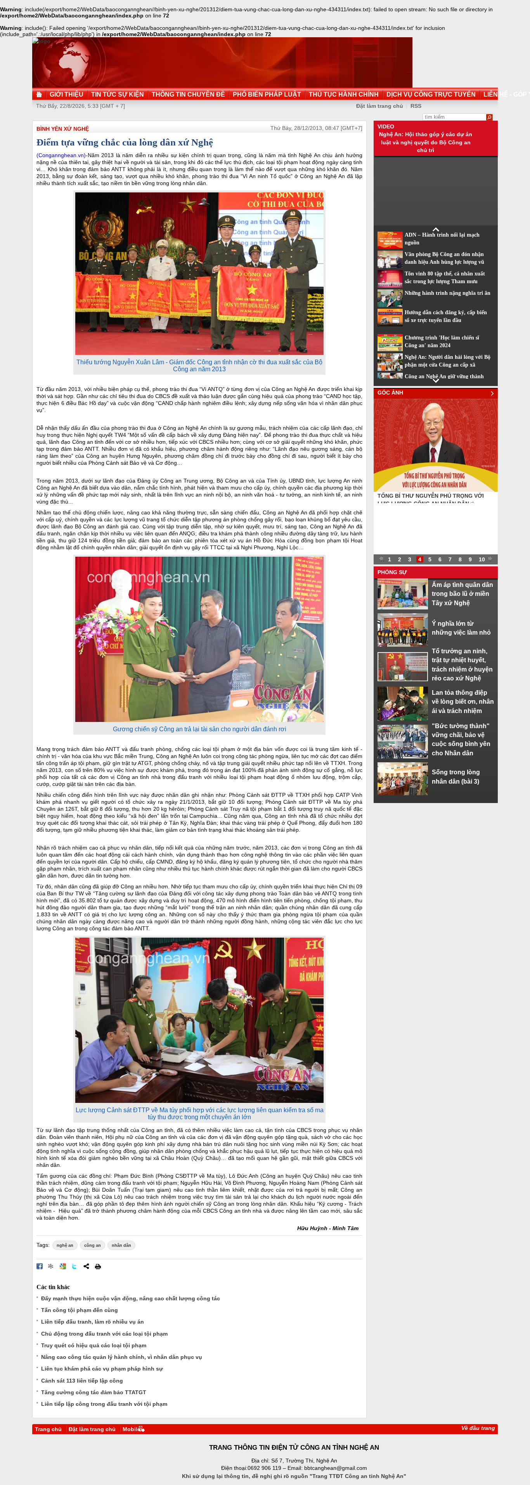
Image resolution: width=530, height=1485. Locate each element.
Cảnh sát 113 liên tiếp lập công (82, 1381)
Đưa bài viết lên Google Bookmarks (63, 1266)
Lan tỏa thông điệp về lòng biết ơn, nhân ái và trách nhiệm (463, 701)
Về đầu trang (478, 1428)
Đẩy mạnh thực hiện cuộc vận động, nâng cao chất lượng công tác (130, 1298)
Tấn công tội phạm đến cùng (79, 1310)
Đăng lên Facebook (39, 1266)
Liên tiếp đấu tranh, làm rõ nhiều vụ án (92, 1322)
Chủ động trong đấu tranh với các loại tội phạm (104, 1334)
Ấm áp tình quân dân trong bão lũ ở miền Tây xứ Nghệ (462, 594)
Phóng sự (392, 572)
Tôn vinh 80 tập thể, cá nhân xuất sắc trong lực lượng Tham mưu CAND (445, 281)
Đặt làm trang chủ (92, 1429)
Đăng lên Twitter (74, 1266)
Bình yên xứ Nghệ (62, 129)
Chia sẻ (86, 1266)
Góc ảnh (390, 392)
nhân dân (121, 1245)
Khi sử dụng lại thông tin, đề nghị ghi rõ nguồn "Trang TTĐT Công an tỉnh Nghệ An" (294, 1476)
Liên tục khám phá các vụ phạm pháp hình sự (102, 1369)
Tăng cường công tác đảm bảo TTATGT (93, 1392)
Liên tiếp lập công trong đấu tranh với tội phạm (104, 1404)
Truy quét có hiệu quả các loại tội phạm (93, 1345)
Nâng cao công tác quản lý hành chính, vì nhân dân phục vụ (121, 1357)
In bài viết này (98, 1266)
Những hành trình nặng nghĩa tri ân (447, 293)
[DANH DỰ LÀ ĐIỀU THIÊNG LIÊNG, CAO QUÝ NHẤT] (436, 490)
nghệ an (65, 1245)
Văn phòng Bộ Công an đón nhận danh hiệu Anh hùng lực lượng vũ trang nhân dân (444, 262)
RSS (415, 106)
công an (92, 1245)
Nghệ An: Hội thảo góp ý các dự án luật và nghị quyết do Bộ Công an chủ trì (425, 142)
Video (386, 126)
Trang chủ (48, 1429)
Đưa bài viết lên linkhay (51, 1266)
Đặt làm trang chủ (379, 106)
